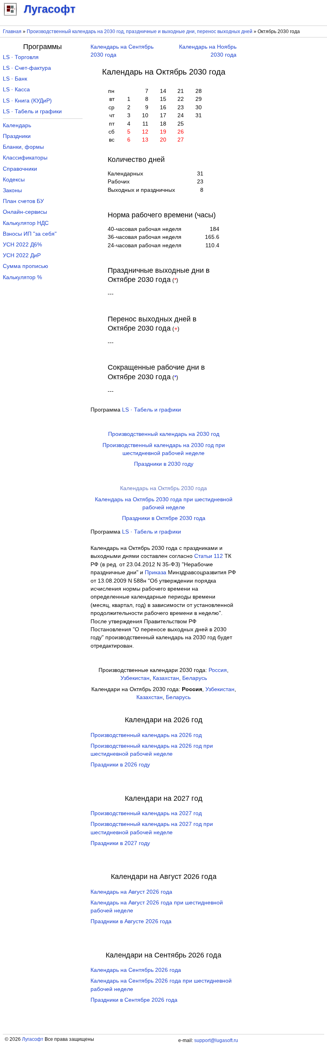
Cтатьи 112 (208, 556)
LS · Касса (16, 90)
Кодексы (14, 180)
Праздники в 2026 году (120, 765)
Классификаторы (25, 158)
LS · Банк (15, 79)
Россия (218, 670)
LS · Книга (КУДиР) (27, 101)
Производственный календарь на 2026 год (146, 735)
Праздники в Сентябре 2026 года (134, 1000)
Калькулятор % (22, 277)
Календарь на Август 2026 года (131, 892)
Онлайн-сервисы (25, 212)
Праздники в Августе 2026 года (131, 921)
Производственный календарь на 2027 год (146, 813)
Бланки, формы (23, 147)
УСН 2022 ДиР (22, 255)
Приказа (155, 572)
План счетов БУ (23, 201)
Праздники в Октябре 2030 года (163, 518)
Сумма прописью (25, 266)
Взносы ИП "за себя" (30, 234)
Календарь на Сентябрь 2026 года (136, 970)
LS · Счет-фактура (27, 68)
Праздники (17, 136)
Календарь (17, 125)
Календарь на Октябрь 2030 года (163, 488)
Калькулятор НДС (26, 223)
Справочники (20, 169)
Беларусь (194, 678)
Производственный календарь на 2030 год (163, 434)
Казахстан (166, 678)
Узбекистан (135, 678)
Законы (12, 190)
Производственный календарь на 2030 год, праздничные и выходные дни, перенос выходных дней (139, 31)
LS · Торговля (21, 57)
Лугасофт (32, 1039)
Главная (12, 31)
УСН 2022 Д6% (22, 245)
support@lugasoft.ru (216, 1040)
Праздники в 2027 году (120, 843)
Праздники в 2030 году (163, 464)
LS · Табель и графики (151, 410)
